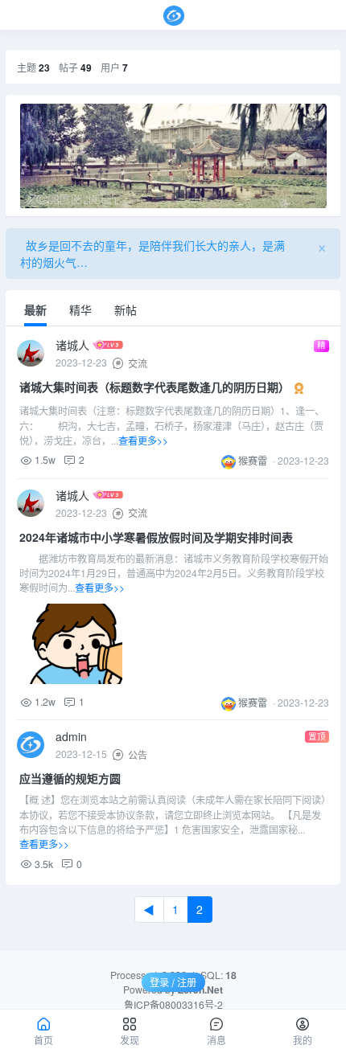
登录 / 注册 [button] (173, 983)
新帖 (125, 309)
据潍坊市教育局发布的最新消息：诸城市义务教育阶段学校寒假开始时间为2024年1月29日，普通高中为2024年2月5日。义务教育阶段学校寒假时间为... (173, 573)
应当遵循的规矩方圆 (70, 778)
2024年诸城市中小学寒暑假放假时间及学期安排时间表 (156, 537)
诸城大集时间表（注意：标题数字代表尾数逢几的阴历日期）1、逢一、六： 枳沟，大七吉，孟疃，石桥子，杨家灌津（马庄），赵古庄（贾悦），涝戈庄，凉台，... (171, 425)
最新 (35, 309)
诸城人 (74, 345)
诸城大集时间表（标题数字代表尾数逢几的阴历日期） (154, 387)
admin (71, 736)
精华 (80, 309)
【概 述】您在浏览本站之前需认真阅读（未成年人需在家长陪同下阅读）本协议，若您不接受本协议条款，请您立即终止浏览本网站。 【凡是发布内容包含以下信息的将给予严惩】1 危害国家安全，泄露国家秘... (172, 821)
